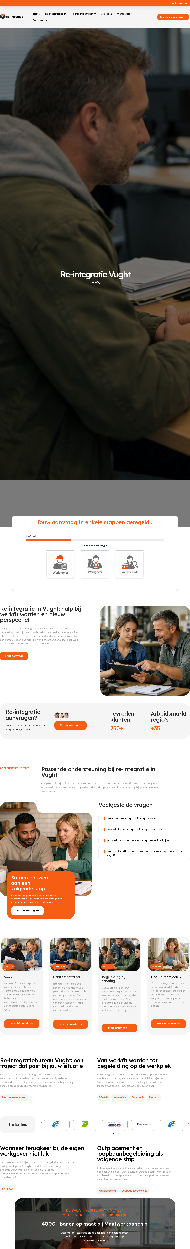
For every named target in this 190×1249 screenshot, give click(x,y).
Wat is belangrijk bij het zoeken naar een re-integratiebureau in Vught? (145, 853)
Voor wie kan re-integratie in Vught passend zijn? (136, 829)
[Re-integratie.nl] (11, 16)
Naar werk (60, 966)
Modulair (157, 966)
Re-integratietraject (82, 13)
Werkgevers (123, 13)
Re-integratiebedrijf (55, 13)
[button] (41, 1123)
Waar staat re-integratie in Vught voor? (131, 818)
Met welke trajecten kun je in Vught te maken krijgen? (139, 840)
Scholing (108, 966)
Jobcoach (106, 13)
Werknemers (40, 20)
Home (36, 13)
